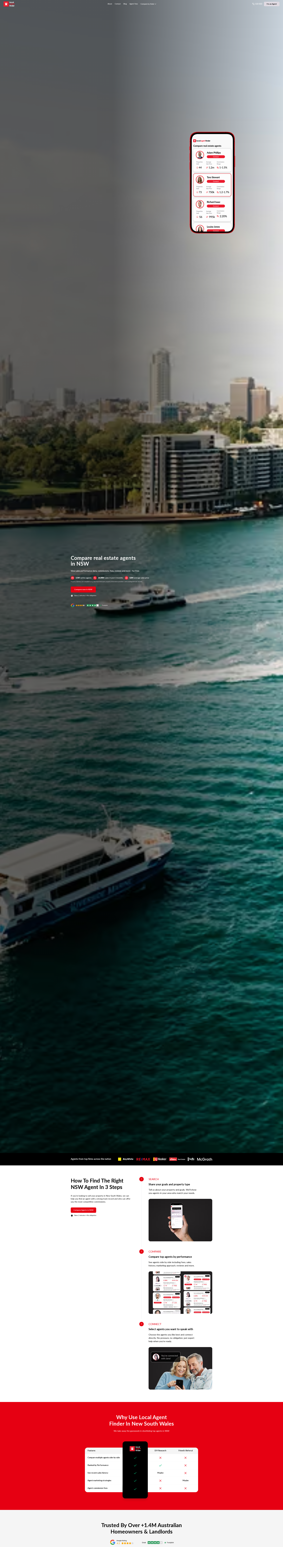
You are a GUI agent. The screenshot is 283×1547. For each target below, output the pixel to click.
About (110, 4)
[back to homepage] (9, 4)
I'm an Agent (272, 4)
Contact (118, 4)
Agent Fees (133, 4)
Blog (125, 4)
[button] (149, 4)
